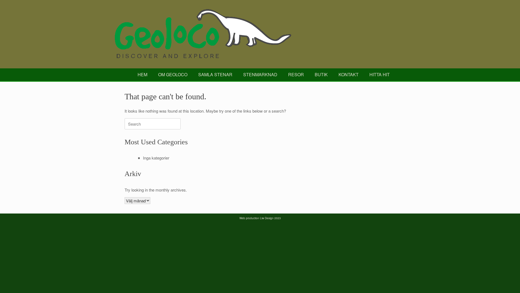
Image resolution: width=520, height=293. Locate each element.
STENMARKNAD (260, 74)
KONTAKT (349, 74)
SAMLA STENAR (215, 74)
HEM (142, 74)
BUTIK (321, 74)
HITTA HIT (379, 74)
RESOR (296, 74)
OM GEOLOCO (172, 74)
